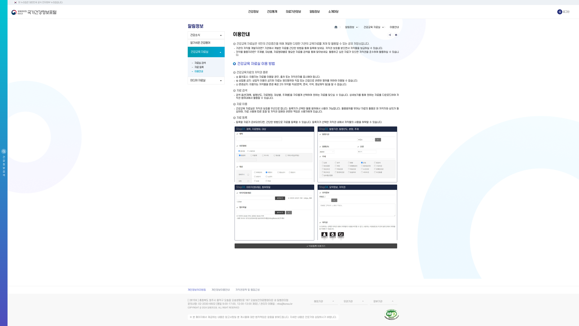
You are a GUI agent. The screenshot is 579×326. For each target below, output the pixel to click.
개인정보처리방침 (197, 290)
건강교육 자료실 (199, 52)
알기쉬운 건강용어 (200, 43)
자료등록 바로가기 (317, 246)
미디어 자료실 (197, 80)
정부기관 (377, 301)
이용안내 (199, 71)
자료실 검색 (200, 63)
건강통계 (272, 11)
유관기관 (348, 301)
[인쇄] (396, 35)
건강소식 (195, 35)
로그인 (566, 12)
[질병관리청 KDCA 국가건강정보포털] (34, 12)
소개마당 (333, 11)
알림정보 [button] (349, 27)
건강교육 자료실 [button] (372, 27)
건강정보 (253, 11)
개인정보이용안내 (221, 290)
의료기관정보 (293, 11)
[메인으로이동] (336, 27)
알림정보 (315, 11)
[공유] (390, 35)
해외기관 (318, 301)
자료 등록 (199, 67)
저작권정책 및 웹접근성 (248, 290)
